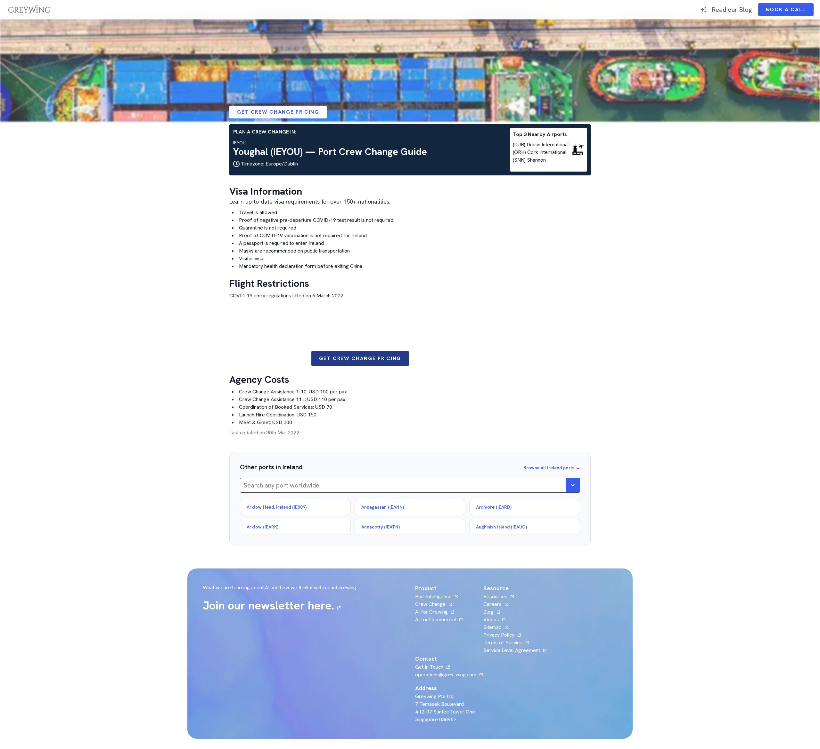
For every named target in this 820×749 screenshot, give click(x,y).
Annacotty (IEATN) (380, 527)
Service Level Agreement (511, 650)
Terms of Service (502, 642)
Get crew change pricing (278, 112)
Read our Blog (732, 9)
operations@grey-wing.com (445, 674)
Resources (495, 596)
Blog (491, 611)
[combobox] (244, 485)
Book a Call (790, 11)
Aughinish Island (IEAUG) (501, 527)
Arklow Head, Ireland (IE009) (277, 507)
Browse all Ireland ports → (551, 468)
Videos (494, 619)
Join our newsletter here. (271, 605)
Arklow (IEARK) (262, 527)
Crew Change (430, 604)
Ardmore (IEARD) (494, 507)
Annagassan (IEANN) (382, 507)
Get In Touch (432, 667)
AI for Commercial (435, 619)
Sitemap (492, 627)
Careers (495, 604)
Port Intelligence (433, 596)
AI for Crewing (431, 611)
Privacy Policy (498, 635)
